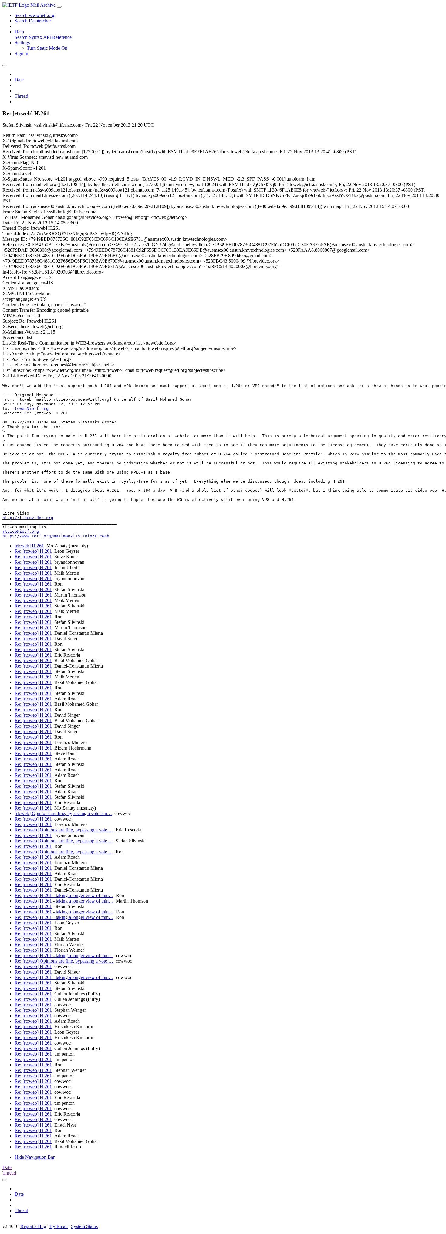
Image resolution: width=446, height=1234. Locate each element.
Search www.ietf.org (34, 15)
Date (19, 79)
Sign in (21, 53)
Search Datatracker (33, 20)
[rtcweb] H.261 (29, 545)
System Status (84, 1226)
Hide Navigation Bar (35, 1157)
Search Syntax (28, 37)
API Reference (57, 37)
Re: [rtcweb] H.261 (33, 551)
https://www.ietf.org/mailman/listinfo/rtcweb (55, 536)
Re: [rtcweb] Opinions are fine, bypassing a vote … (64, 829)
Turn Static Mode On (47, 48)
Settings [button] (22, 42)
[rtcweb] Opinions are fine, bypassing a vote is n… (63, 813)
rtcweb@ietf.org (30, 408)
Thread (21, 96)
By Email (58, 1226)
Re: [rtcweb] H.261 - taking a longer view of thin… (64, 895)
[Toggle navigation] (59, 7)
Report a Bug (33, 1226)
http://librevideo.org (27, 517)
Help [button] (19, 31)
